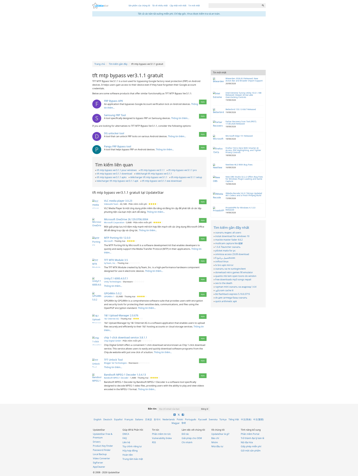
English (97, 419)
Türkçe (223, 419)
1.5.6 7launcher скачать (228, 246)
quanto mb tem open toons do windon (235, 276)
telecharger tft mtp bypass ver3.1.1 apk (117, 180)
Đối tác (185, 433)
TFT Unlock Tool (113, 359)
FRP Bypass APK (113, 101)
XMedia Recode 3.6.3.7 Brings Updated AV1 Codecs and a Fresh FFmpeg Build (244, 194)
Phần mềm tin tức (161, 433)
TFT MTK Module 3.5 (116, 260)
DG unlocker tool (114, 133)
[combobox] (234, 5)
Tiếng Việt (234, 419)
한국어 (157, 419)
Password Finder (102, 450)
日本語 (148, 419)
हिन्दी (184, 423)
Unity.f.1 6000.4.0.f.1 (116, 278)
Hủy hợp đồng (130, 450)
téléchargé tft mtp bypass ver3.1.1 (154, 173)
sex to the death (223, 283)
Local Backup (100, 454)
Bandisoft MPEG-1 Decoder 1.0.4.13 (125, 374)
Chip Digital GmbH (112, 340)
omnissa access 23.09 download (232, 254)
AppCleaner (99, 466)
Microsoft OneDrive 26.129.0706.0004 (126, 219)
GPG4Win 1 (109, 296)
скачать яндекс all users (228, 232)
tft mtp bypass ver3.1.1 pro (182, 170)
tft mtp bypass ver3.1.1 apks (112, 177)
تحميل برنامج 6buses (225, 257)
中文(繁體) (258, 419)
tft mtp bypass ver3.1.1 (152, 170)
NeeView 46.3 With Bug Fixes (239, 164)
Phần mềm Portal (250, 433)
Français (128, 419)
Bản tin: (152, 408)
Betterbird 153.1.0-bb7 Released (241, 109)
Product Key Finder (103, 445)
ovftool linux (221, 261)
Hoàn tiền (128, 454)
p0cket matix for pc (225, 250)
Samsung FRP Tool (115, 115)
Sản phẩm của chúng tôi (139, 5)
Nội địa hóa (247, 442)
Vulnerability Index (162, 438)
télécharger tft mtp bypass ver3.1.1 (148, 177)
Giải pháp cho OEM (192, 438)
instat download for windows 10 (232, 236)
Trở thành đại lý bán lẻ (252, 438)
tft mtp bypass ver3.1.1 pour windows (117, 170)
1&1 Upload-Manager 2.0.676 (121, 315)
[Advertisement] (179, 38)
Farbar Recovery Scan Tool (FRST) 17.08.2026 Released (241, 122)
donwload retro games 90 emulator (234, 272)
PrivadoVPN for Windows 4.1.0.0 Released (240, 208)
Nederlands (168, 419)
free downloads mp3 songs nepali (233, 279)
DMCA (126, 433)
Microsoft (108, 241)
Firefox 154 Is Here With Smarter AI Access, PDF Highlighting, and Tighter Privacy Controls (243, 150)
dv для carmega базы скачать (231, 297)
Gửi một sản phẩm (251, 450)
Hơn (203, 102)
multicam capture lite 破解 (229, 243)
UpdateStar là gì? (220, 433)
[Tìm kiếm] (263, 5)
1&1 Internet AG (111, 318)
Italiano (139, 419)
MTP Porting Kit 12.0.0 (117, 237)
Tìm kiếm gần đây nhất (231, 227)
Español (118, 419)
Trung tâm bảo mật (133, 458)
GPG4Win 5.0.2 (113, 293)
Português (190, 419)
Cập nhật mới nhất (178, 5)
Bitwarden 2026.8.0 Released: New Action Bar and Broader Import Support (244, 79)
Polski (180, 419)
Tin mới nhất (194, 5)
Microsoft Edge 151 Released (239, 136)
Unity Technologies (112, 281)
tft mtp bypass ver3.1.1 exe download (162, 180)
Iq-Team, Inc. (110, 263)
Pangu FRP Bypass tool (117, 146)
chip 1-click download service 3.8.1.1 (125, 337)
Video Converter (101, 458)
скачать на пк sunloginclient (230, 268)
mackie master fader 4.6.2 (229, 239)
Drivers (97, 441)
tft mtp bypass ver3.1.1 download (114, 173)
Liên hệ (126, 442)
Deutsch (107, 419)
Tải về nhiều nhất (160, 5)
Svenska (213, 419)
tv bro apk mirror (224, 265)
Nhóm (214, 442)
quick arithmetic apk (226, 301)
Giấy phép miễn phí (251, 446)
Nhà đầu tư (217, 446)
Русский (202, 419)
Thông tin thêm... (180, 118)
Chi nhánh (187, 442)
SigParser (98, 462)
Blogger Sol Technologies (115, 363)
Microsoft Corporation (114, 222)
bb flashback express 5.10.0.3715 (232, 294)
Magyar (176, 423)
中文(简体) (246, 419)
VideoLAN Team (111, 204)
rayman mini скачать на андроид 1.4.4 (235, 286)
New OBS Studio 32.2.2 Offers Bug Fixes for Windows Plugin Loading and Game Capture (244, 178)
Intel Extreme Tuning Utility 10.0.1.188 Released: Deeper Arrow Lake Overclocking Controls (243, 94)
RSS (154, 442)
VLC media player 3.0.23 (118, 200)
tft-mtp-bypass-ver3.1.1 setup (186, 177)
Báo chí (215, 438)
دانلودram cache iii (224, 290)
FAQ (125, 438)
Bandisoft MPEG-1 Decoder (116, 377)
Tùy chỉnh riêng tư (132, 446)
